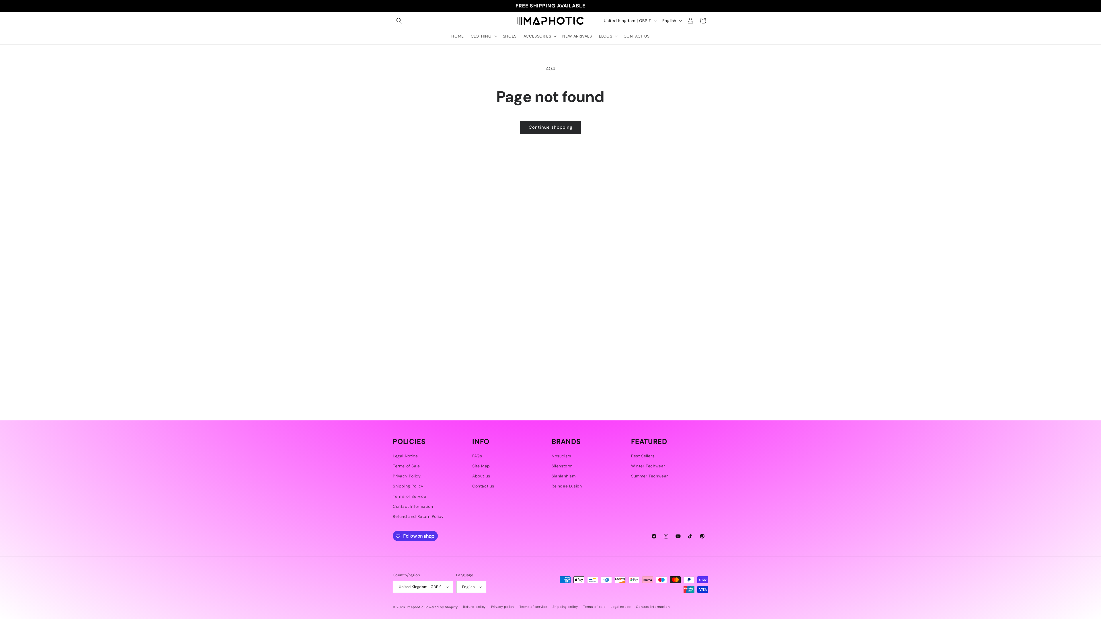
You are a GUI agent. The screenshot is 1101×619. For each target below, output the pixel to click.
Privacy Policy (407, 476)
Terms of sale (594, 607)
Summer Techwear (649, 476)
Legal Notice (405, 456)
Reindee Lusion (567, 486)
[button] (399, 20)
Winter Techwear (648, 466)
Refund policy (474, 607)
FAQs (477, 456)
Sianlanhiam (564, 476)
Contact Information (413, 506)
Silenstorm (562, 466)
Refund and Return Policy (418, 516)
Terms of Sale (406, 466)
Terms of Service (409, 496)
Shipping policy (565, 607)
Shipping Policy (408, 486)
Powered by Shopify (441, 607)
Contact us (483, 486)
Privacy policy (502, 607)
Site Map (481, 466)
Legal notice (620, 607)
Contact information (652, 607)
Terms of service (533, 607)
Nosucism (561, 456)
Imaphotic (415, 607)
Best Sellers (642, 456)
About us (481, 476)
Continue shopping (550, 127)
